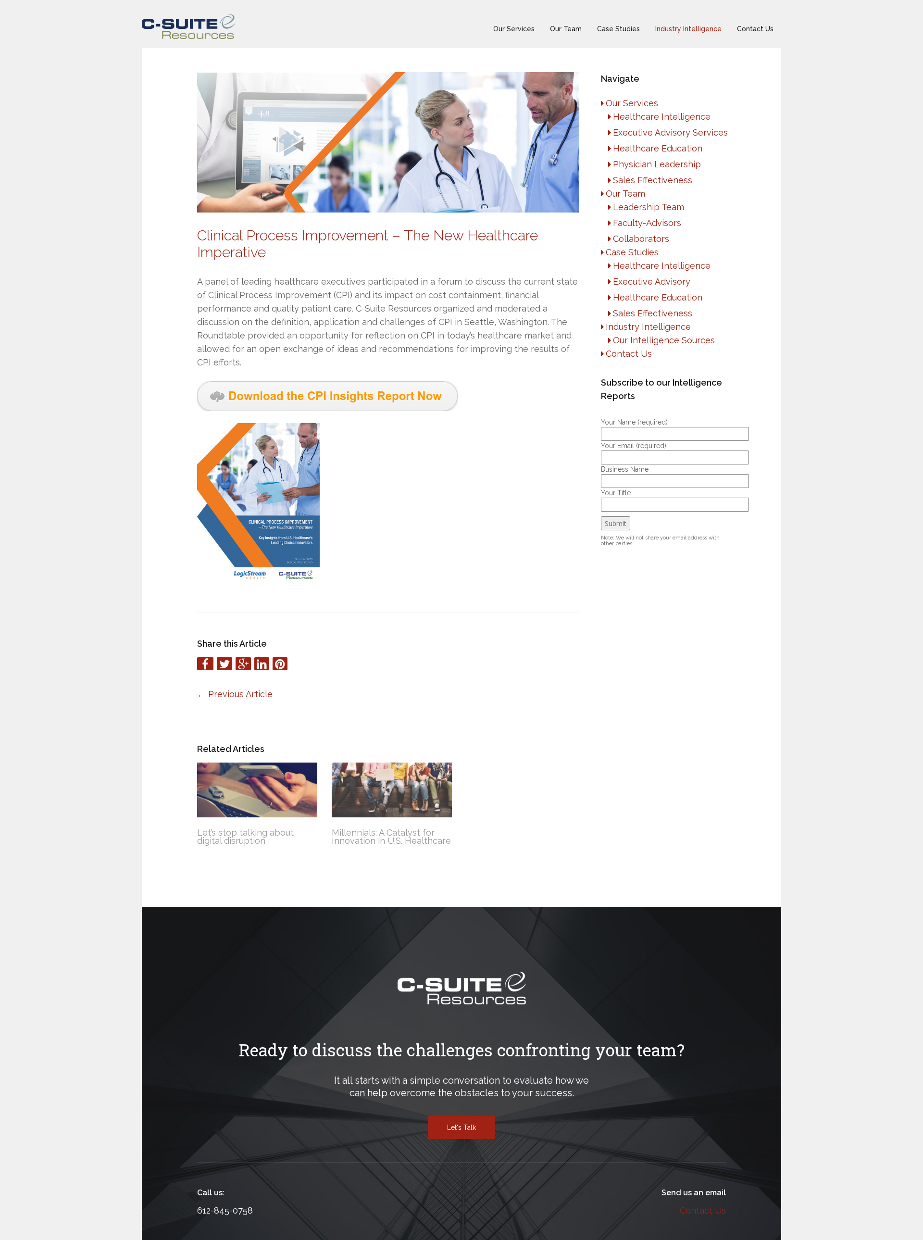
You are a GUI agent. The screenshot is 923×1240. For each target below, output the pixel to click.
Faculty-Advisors (647, 223)
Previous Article (235, 694)
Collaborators (641, 239)
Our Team (566, 29)
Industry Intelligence (688, 29)
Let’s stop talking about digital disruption (245, 836)
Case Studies (618, 29)
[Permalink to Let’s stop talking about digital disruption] (257, 790)
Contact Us (755, 29)
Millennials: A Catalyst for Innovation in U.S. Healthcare (391, 836)
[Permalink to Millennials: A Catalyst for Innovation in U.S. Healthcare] (392, 790)
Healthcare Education (657, 148)
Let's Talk (461, 1127)
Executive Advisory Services (670, 132)
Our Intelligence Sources (664, 340)
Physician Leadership (657, 164)
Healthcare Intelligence (662, 117)
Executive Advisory (651, 281)
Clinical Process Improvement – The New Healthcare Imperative (367, 244)
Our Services (514, 29)
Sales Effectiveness (652, 180)
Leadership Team (648, 207)
